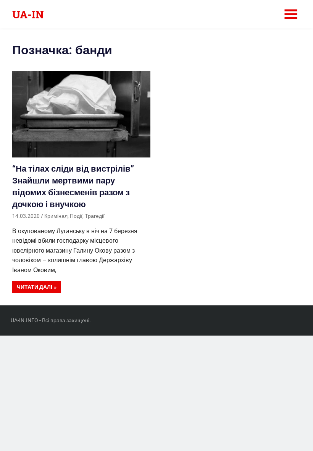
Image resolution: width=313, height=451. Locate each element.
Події (76, 216)
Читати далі (34, 287)
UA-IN (28, 14)
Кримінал (56, 216)
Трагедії (95, 216)
